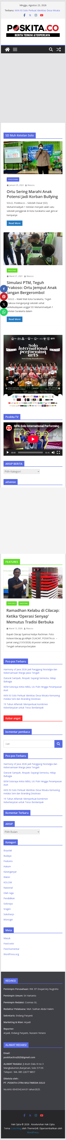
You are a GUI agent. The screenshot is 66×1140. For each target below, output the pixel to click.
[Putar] (7, 452)
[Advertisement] (33, 88)
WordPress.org (11, 954)
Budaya (7, 855)
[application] (33, 439)
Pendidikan (13, 179)
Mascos (31, 185)
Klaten (7, 877)
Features (12, 603)
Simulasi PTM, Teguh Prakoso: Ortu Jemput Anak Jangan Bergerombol (32, 287)
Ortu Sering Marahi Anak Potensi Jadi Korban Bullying (32, 194)
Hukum (7, 866)
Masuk (7, 938)
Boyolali (8, 850)
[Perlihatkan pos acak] (58, 49)
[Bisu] (53, 452)
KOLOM (8, 882)
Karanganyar (10, 871)
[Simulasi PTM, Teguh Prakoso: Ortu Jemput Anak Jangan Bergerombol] (33, 248)
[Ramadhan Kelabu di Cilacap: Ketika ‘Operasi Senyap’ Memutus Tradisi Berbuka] (33, 582)
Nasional (12, 270)
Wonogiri (8, 919)
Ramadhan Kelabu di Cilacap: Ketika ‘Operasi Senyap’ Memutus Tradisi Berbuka (32, 616)
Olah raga (9, 893)
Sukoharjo (9, 914)
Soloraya (8, 903)
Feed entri (9, 943)
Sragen (7, 908)
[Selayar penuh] (58, 452)
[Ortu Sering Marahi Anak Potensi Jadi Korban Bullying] (33, 157)
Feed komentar (11, 948)
